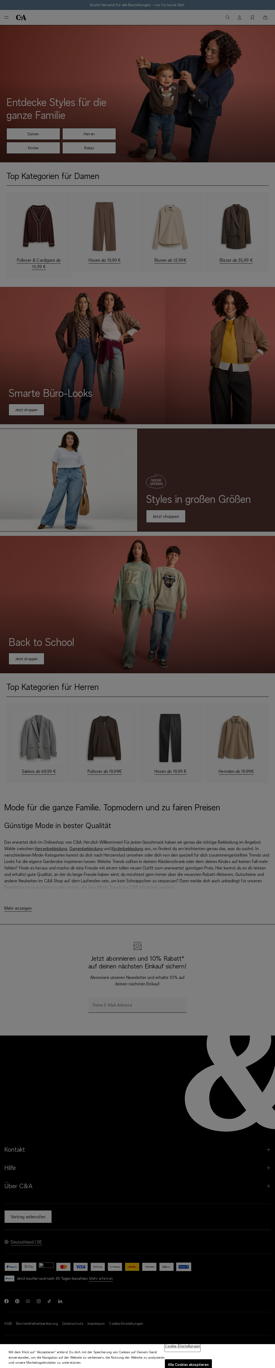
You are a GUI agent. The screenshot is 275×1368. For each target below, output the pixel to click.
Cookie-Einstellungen (182, 1346)
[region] (137, 1356)
